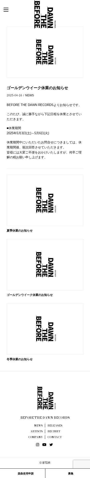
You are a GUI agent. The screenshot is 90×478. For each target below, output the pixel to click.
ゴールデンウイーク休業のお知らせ (30, 295)
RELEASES (55, 425)
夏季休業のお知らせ (20, 230)
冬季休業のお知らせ (20, 359)
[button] (11, 10)
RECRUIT (54, 431)
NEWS (29, 95)
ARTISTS (36, 431)
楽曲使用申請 (25, 473)
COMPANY (35, 437)
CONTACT (55, 437)
